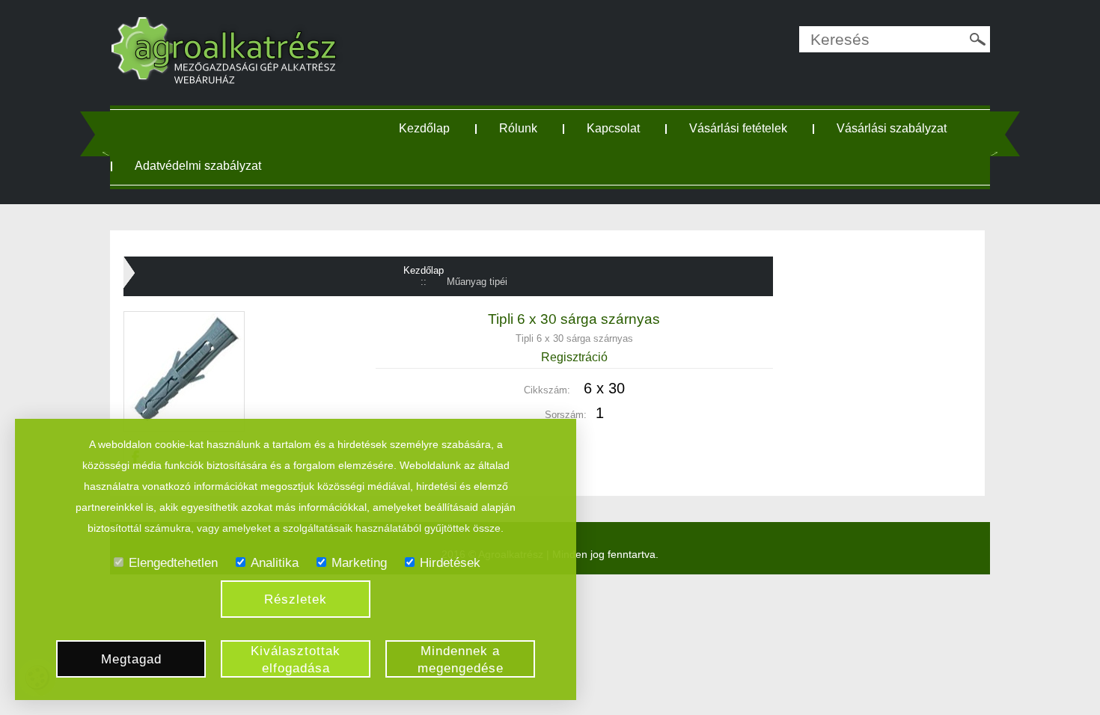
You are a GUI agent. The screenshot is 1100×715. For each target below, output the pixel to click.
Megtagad (131, 659)
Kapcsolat (613, 128)
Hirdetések (450, 563)
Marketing (359, 563)
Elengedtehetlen (173, 563)
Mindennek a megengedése (461, 659)
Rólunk (518, 128)
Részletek (295, 599)
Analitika (275, 563)
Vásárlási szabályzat (892, 128)
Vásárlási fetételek (738, 128)
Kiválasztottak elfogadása (295, 659)
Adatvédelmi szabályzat (198, 165)
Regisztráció (574, 357)
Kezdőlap (424, 128)
